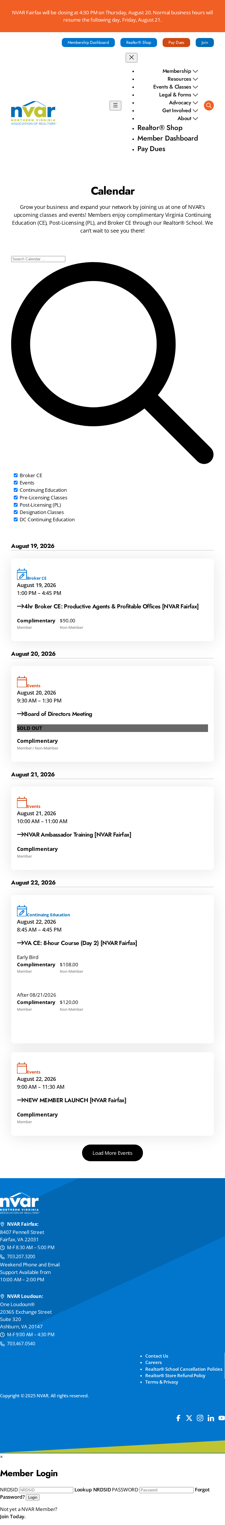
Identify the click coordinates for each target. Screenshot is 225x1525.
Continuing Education (42, 490)
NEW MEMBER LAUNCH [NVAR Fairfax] (75, 1100)
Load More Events (112, 1153)
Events (26, 482)
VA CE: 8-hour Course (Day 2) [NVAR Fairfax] (80, 943)
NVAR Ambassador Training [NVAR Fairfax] (78, 834)
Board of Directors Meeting (58, 714)
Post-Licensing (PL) (39, 504)
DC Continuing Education (46, 519)
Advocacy (181, 102)
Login (32, 1497)
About (185, 118)
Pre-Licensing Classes (42, 497)
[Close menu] (131, 58)
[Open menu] (115, 105)
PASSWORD (125, 1489)
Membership (178, 71)
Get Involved (177, 110)
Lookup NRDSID (92, 1489)
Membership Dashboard (88, 42)
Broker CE (30, 475)
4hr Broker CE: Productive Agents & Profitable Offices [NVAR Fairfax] (111, 606)
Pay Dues (176, 42)
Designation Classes (41, 512)
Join (205, 42)
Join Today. (13, 1516)
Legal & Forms (175, 94)
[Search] (209, 105)
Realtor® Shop (138, 42)
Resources (180, 79)
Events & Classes (172, 87)
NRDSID (9, 1489)
